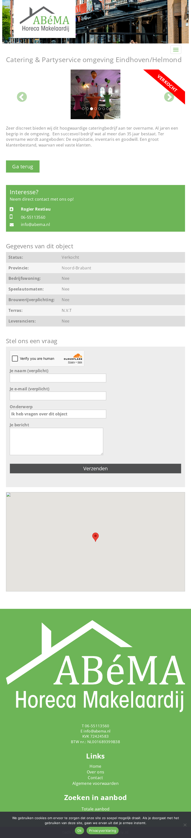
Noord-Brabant (76, 268)
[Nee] (184, 824)
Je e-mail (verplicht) (29, 389)
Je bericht (19, 425)
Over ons (95, 772)
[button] (19, 94)
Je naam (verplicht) (29, 370)
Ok (79, 831)
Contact (95, 777)
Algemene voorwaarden (95, 783)
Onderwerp (21, 406)
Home (95, 766)
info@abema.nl (97, 731)
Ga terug (22, 166)
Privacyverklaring (102, 831)
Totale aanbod (96, 809)
